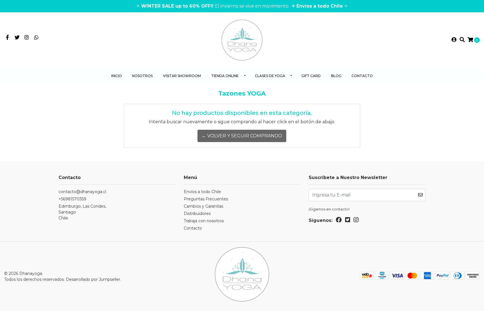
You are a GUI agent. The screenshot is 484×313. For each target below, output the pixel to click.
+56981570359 (72, 198)
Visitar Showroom (182, 76)
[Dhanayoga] (242, 39)
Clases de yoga (270, 76)
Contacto (362, 76)
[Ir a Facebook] (7, 37)
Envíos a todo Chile (202, 191)
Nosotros (142, 76)
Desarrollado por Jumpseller (93, 279)
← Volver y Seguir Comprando (242, 135)
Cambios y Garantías (203, 206)
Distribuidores (197, 213)
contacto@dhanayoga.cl (82, 191)
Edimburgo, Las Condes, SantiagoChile (82, 212)
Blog (336, 76)
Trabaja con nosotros (204, 220)
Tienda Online (225, 76)
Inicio (116, 76)
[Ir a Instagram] (27, 37)
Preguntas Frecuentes (206, 198)
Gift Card (311, 76)
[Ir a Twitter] (17, 37)
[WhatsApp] (36, 37)
